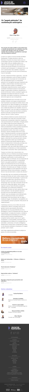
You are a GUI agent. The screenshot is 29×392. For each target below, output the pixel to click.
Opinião (14, 363)
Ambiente (14, 339)
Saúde (14, 350)
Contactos (14, 369)
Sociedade (14, 352)
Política (14, 349)
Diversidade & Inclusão (14, 344)
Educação (14, 347)
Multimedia (14, 360)
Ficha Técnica (14, 371)
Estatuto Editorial (14, 370)
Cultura (14, 342)
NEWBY (20, 385)
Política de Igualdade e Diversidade (14, 374)
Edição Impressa (14, 380)
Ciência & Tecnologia (14, 341)
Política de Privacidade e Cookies (14, 372)
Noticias (14, 361)
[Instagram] (18, 333)
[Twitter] (16, 41)
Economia (14, 345)
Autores (14, 359)
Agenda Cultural (14, 358)
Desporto (14, 343)
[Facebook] (13, 41)
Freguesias (14, 348)
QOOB (11, 385)
